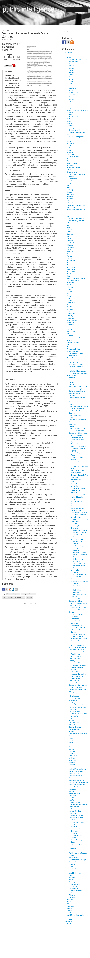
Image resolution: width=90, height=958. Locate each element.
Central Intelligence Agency (78, 406)
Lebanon (70, 240)
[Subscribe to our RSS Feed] (72, 42)
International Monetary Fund (76, 210)
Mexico (69, 254)
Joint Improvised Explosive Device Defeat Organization (79, 475)
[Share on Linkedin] (13, 589)
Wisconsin (72, 895)
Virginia (71, 879)
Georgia (69, 187)
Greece (69, 192)
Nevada (71, 791)
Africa (69, 57)
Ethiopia (71, 72)
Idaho (71, 740)
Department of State (76, 656)
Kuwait (69, 232)
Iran (68, 212)
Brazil (68, 139)
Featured (70, 919)
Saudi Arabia (71, 313)
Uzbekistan (70, 902)
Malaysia (70, 252)
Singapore (70, 318)
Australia (70, 112)
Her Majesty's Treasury (77, 353)
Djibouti (71, 68)
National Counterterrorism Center (77, 835)
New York (72, 800)
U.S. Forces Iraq (76, 537)
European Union (72, 172)
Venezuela (70, 906)
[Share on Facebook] (3, 589)
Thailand (70, 336)
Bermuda (70, 125)
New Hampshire (74, 793)
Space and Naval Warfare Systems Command (79, 566)
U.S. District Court (75, 873)
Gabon (71, 75)
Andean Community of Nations (77, 110)
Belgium (69, 123)
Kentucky (72, 749)
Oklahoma (72, 849)
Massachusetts (74, 756)
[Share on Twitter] (6, 589)
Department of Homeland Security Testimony (77, 621)
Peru (68, 294)
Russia (69, 311)
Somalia (71, 99)
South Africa (71, 322)
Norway (69, 274)
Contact (81, 10)
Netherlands (71, 260)
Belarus (69, 121)
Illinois (71, 742)
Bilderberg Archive (75, 130)
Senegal (72, 95)
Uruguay (70, 899)
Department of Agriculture (78, 428)
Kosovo (69, 229)
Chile (68, 148)
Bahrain (69, 114)
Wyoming (72, 897)
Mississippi (72, 762)
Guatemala (70, 194)
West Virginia (73, 886)
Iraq (68, 214)
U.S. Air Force (76, 517)
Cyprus (69, 161)
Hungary (70, 198)
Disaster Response (13, 594)
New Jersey (73, 795)
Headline (70, 924)
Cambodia (70, 143)
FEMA (71, 718)
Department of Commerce (78, 433)
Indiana (71, 745)
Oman (69, 276)
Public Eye (68, 921)
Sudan (71, 101)
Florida (71, 720)
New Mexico (73, 798)
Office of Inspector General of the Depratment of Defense (79, 510)
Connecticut (73, 424)
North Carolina (74, 806)
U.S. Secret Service (78, 643)
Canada (69, 145)
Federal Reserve (74, 711)
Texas (71, 866)
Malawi (69, 249)
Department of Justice (76, 650)
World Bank (71, 913)
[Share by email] (16, 589)
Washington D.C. (74, 884)
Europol (71, 176)
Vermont (6, 30)
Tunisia (71, 106)
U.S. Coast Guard (77, 535)
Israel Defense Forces (76, 218)
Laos (68, 236)
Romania (70, 309)
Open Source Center (78, 844)
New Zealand (71, 263)
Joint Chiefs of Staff (78, 470)
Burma (69, 141)
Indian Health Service (78, 607)
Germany (70, 190)
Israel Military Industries (77, 221)
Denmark (70, 165)
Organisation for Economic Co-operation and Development (76, 280)
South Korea (71, 324)
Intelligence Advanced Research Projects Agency (78, 822)
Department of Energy (76, 601)
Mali (70, 86)
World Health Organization (78, 373)
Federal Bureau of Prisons (78, 705)
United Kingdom (72, 351)
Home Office (73, 355)
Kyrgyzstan (70, 234)
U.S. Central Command (79, 532)
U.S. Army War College (79, 530)
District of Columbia (75, 687)
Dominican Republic (73, 167)
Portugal (69, 300)
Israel (68, 216)
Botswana (72, 64)
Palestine (70, 287)
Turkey (69, 344)
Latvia (69, 238)
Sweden (69, 329)
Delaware (72, 426)
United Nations (72, 358)
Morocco (72, 90)
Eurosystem (73, 179)
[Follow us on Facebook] (64, 42)
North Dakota (73, 809)
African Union (73, 61)
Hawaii (71, 738)
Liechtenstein (71, 243)
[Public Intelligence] (28, 9)
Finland (69, 181)
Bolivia (69, 134)
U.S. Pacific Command (79, 574)
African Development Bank (78, 59)
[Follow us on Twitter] (68, 42)
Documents (68, 53)
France (69, 183)
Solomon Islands (72, 320)
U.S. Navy (74, 548)
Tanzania (72, 103)
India (68, 201)
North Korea (71, 271)
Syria (68, 333)
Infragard (74, 703)
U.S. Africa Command (78, 515)
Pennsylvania (73, 857)
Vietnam (69, 910)
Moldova (70, 258)
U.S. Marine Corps (77, 546)
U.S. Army (74, 523)
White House (73, 888)
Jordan (69, 227)
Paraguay (70, 291)
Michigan (70, 256)
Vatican (69, 904)
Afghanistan (71, 55)
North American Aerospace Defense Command (78, 504)
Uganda (71, 108)
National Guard (74, 773)
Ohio (70, 846)
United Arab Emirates (74, 349)
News (66, 917)
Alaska (71, 380)
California (72, 395)
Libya (71, 83)
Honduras (70, 196)
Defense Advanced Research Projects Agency (77, 439)
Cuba (68, 159)
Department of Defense (77, 435)
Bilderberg (70, 128)
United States (71, 375)
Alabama (72, 378)
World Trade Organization (76, 915)
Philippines (70, 296)
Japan (69, 225)
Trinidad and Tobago (74, 342)
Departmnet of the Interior (78, 685)
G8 (68, 185)
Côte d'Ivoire (73, 66)
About (72, 10)
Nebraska (72, 789)
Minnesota (72, 760)
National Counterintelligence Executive (77, 829)
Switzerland (71, 331)
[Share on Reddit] (10, 589)
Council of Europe (73, 156)
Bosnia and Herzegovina (75, 137)
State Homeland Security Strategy (14, 597)
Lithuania (70, 245)
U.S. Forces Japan (77, 539)
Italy (68, 223)
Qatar (69, 305)
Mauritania (72, 88)
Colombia (70, 152)
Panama (69, 289)
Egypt (71, 70)
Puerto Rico (71, 302)
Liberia (71, 81)
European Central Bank (77, 174)
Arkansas (72, 384)
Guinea (71, 77)
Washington (73, 882)
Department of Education (77, 599)
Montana (72, 767)
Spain (69, 327)
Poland (69, 298)
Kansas (71, 747)
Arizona (71, 382)
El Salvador (71, 170)
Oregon (71, 851)
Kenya (71, 79)
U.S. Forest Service (78, 431)
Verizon (69, 908)
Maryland (72, 753)
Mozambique (73, 92)
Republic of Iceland (73, 307)
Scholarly (70, 316)
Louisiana (72, 751)
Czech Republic (72, 163)
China (69, 150)
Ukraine (69, 347)
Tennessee (72, 864)
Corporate (70, 154)
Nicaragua (70, 265)
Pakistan (70, 285)
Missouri (72, 764)
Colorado (72, 413)
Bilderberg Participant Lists (78, 132)
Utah (70, 875)
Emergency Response (29, 594)
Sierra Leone (73, 97)
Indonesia (70, 203)
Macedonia (70, 247)
